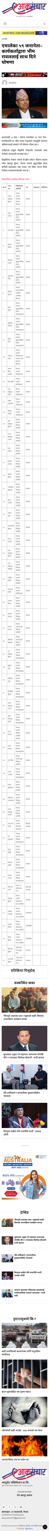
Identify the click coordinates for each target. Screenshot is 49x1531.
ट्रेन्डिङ (24, 1213)
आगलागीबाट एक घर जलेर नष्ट (15, 1459)
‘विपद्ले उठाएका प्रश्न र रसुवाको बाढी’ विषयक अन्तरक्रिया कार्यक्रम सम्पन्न (23, 1017)
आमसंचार (12, 82)
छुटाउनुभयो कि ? (24, 1319)
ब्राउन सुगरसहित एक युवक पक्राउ (16, 1391)
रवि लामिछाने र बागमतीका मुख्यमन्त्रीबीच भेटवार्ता (25, 1256)
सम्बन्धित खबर (24, 983)
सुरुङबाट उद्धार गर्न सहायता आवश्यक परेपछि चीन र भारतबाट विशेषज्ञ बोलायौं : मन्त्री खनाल (23, 1056)
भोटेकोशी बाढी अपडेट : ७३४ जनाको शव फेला (22, 1430)
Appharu (29, 1528)
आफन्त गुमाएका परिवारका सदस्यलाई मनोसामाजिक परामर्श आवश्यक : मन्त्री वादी (29, 1292)
